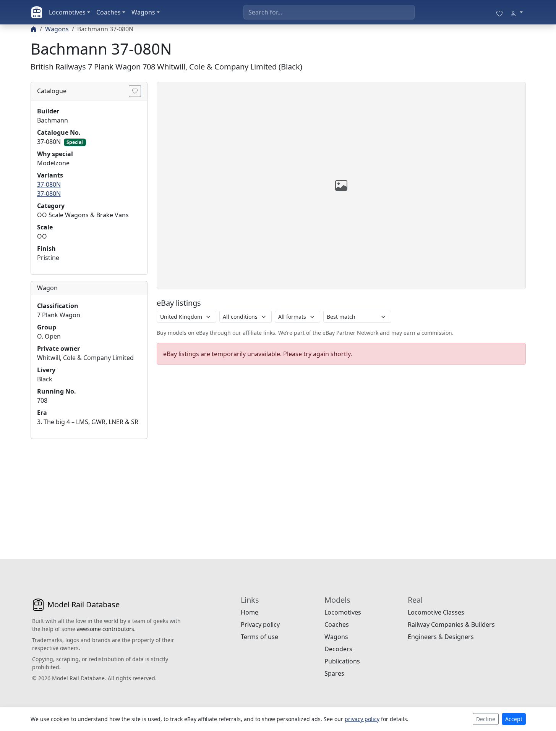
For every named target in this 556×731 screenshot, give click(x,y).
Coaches (108, 12)
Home (249, 612)
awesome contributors (105, 629)
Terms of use (259, 637)
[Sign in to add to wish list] (135, 91)
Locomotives (67, 12)
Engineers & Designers (441, 637)
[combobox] (329, 12)
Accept (513, 719)
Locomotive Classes (436, 612)
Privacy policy (260, 624)
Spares (334, 673)
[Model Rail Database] (37, 12)
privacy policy (362, 719)
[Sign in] (516, 12)
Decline (485, 719)
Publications (342, 661)
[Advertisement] (89, 493)
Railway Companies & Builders (451, 624)
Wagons (143, 12)
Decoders (338, 649)
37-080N (49, 184)
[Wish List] (499, 12)
